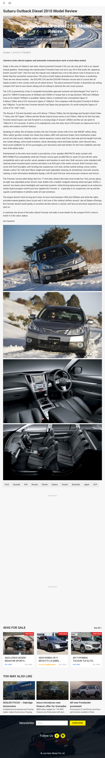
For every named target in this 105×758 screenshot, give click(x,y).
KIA (25, 484)
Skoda (45, 484)
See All (97, 628)
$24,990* (76, 664)
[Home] (52, 746)
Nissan (35, 484)
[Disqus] (52, 549)
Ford (7, 484)
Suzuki (65, 484)
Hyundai (16, 484)
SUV (95, 484)
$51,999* (8, 664)
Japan (86, 484)
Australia (76, 484)
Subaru (55, 484)
